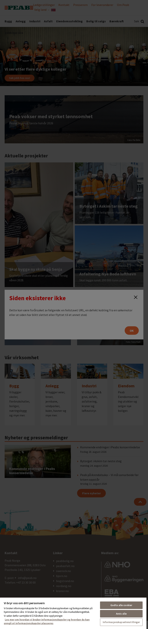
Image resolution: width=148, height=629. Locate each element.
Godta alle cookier (121, 605)
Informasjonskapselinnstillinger (121, 622)
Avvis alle (121, 613)
